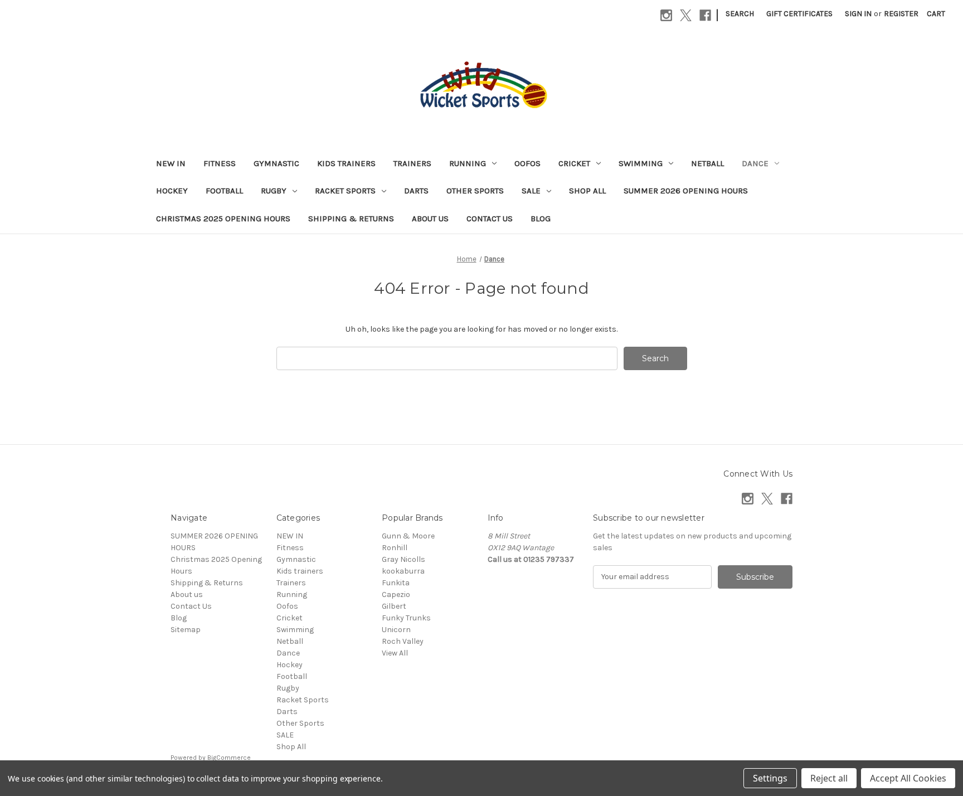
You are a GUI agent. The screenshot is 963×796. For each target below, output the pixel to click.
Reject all (829, 778)
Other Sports (475, 191)
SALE (531, 191)
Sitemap (186, 629)
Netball (707, 163)
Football (224, 191)
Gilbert (394, 606)
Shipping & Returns (351, 218)
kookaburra (403, 571)
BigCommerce (229, 757)
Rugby (273, 191)
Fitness (219, 163)
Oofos (527, 163)
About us (430, 218)
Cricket (574, 163)
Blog (541, 218)
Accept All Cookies (908, 778)
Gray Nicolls (403, 559)
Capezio (396, 594)
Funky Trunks (406, 618)
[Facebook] (705, 15)
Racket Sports (345, 191)
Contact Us (489, 218)
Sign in (858, 13)
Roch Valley (403, 641)
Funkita (396, 583)
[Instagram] (666, 15)
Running (467, 163)
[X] (686, 15)
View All (395, 653)
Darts (416, 191)
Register (901, 13)
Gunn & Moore (408, 536)
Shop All (587, 191)
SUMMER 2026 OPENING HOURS (686, 191)
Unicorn (396, 629)
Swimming (641, 163)
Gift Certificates (799, 13)
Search (740, 13)
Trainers (412, 163)
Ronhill (394, 547)
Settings (770, 778)
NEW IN (171, 163)
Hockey (172, 191)
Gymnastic (276, 163)
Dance (755, 163)
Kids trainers (346, 163)
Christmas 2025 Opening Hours (223, 218)
